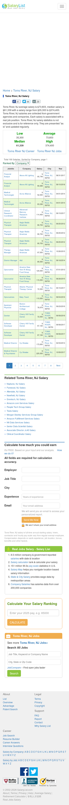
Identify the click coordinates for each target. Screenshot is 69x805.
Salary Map (17, 569)
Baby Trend (24, 297)
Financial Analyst (7, 175)
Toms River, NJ (48, 174)
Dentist (7, 315)
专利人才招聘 (34, 796)
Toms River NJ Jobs (49, 151)
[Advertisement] (34, 49)
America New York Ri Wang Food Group (25, 269)
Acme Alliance (25, 194)
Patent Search (10, 709)
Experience (11, 496)
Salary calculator (19, 562)
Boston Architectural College (25, 306)
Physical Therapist (8, 223)
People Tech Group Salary (19, 406)
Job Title (10, 479)
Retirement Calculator (14, 796)
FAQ (36, 715)
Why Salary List (42, 725)
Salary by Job (10, 760)
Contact (38, 722)
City (7, 487)
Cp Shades (24, 343)
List (5, 698)
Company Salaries (20, 584)
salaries (15, 558)
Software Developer (8, 324)
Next (58, 365)
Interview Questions (13, 745)
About (6, 793)
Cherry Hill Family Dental (27, 315)
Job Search (9, 735)
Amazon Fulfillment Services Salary (23, 418)
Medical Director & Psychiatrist (10, 352)
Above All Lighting (27, 175)
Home (6, 90)
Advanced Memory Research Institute (23, 213)
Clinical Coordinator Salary (19, 433)
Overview (8, 702)
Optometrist (8, 269)
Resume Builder (11, 739)
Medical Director (10, 343)
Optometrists (9, 297)
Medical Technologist (9, 193)
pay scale (34, 565)
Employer (10, 470)
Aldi (21, 260)
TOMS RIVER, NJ (48, 315)
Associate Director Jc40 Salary (21, 430)
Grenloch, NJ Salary (16, 399)
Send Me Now (31, 519)
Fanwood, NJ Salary (16, 387)
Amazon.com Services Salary (20, 403)
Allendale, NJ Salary (16, 391)
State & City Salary (20, 576)
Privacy (38, 702)
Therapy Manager (7, 251)
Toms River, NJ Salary (26, 90)
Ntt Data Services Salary (18, 422)
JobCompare (14, 667)
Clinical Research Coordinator (8, 213)
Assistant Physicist (8, 306)
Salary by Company (13, 751)
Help (30, 793)
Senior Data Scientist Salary (20, 426)
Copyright (39, 705)
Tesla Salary (12, 410)
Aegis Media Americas (24, 223)
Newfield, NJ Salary (16, 395)
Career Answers (11, 742)
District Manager (10, 260)
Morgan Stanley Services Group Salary (25, 414)
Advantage (8, 705)
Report (38, 718)
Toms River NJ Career (20, 151)
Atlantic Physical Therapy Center (26, 288)
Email (8, 505)
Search (14, 673)
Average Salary (43, 793)
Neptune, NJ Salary (16, 383)
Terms (37, 698)
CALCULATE (17, 622)
